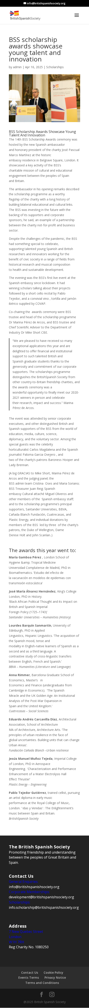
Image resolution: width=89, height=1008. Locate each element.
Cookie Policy (53, 972)
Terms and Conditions (42, 983)
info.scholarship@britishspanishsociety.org (44, 907)
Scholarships (55, 67)
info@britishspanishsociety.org (34, 886)
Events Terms (28, 977)
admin (17, 67)
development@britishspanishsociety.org (41, 897)
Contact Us (29, 972)
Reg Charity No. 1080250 (29, 947)
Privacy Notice (55, 977)
